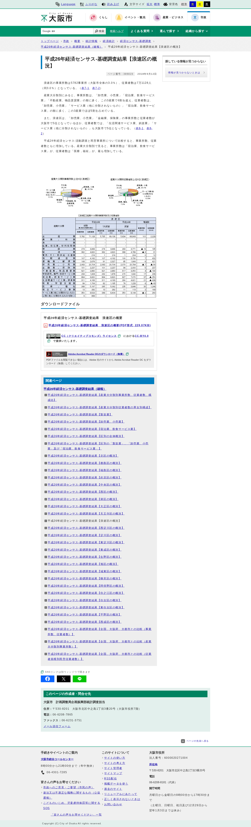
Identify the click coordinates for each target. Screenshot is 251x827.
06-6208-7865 (63, 714)
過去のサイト (113, 788)
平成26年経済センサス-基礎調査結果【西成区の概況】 (85, 621)
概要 (77, 41)
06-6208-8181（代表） (163, 782)
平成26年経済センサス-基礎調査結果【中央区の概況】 (85, 484)
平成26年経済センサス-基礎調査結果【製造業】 (80, 414)
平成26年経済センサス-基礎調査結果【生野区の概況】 (85, 556)
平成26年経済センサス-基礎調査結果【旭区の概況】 (83, 564)
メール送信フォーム (57, 726)
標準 (157, 4)
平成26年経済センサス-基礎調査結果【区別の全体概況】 (86, 436)
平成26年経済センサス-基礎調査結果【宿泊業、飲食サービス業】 (92, 429)
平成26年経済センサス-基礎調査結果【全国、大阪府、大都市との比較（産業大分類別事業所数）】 (100, 644)
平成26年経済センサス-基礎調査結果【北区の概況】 (83, 455)
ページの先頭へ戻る (197, 741)
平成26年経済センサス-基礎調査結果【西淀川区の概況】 (86, 527)
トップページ (50, 41)
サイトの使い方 (114, 757)
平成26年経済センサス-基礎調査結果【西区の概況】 (83, 491)
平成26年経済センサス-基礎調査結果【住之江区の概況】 (86, 593)
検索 (101, 31)
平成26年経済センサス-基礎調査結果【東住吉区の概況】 (86, 607)
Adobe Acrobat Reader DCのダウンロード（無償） (96, 354)
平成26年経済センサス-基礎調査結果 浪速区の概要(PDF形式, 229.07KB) (99, 325)
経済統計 (109, 41)
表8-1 (139, 128)
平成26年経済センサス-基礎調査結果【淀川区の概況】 (85, 535)
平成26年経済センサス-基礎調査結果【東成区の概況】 (85, 549)
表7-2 (96, 88)
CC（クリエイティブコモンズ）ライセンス (89, 335)
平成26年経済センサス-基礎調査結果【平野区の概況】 (85, 614)
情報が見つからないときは (184, 72)
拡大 (150, 4)
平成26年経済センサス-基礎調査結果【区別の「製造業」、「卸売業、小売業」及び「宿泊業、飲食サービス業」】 (98, 446)
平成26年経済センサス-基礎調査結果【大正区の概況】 (85, 506)
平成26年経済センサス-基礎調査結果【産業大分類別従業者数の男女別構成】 (100, 407)
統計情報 (91, 41)
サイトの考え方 (114, 763)
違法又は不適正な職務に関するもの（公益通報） (71, 795)
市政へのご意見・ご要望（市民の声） (68, 787)
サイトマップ (113, 773)
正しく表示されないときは (122, 799)
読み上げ (113, 4)
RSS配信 (110, 778)
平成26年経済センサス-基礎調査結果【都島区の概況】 (85, 463)
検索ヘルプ (117, 31)
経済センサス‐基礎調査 (135, 41)
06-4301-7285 (57, 772)
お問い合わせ (113, 804)
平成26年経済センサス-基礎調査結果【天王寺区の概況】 (86, 513)
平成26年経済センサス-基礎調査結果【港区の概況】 (83, 499)
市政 (66, 41)
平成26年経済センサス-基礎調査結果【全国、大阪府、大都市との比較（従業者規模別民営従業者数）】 (100, 656)
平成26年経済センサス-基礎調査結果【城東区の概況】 (85, 571)
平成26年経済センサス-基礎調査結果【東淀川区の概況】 (86, 542)
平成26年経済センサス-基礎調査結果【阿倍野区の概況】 (86, 585)
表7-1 (85, 88)
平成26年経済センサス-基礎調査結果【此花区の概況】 (85, 477)
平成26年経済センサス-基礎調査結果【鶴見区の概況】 (85, 578)
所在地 (153, 764)
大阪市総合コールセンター (57, 759)
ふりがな (91, 4)
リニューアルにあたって (120, 794)
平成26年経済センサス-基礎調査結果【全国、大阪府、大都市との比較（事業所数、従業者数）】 (100, 632)
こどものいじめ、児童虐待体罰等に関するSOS (71, 805)
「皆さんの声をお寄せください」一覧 (76, 814)
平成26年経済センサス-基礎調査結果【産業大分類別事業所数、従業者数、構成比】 (100, 397)
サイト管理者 (113, 768)
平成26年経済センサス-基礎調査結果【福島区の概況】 (85, 470)
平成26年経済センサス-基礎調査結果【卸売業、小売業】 (86, 421)
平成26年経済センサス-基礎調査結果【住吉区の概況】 (85, 600)
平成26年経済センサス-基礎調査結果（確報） (72, 46)
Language (68, 4)
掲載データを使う (116, 783)
